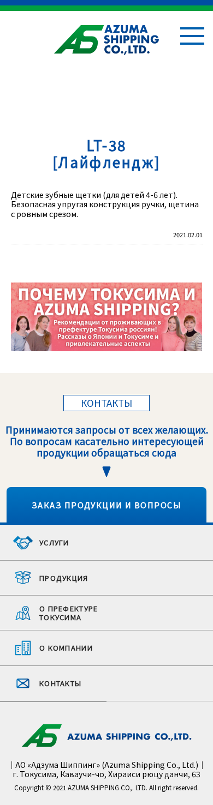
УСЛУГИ (54, 542)
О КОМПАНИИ (66, 647)
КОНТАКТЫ (60, 683)
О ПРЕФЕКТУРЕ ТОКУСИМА (68, 612)
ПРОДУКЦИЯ (63, 578)
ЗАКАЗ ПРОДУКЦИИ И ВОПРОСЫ (106, 504)
